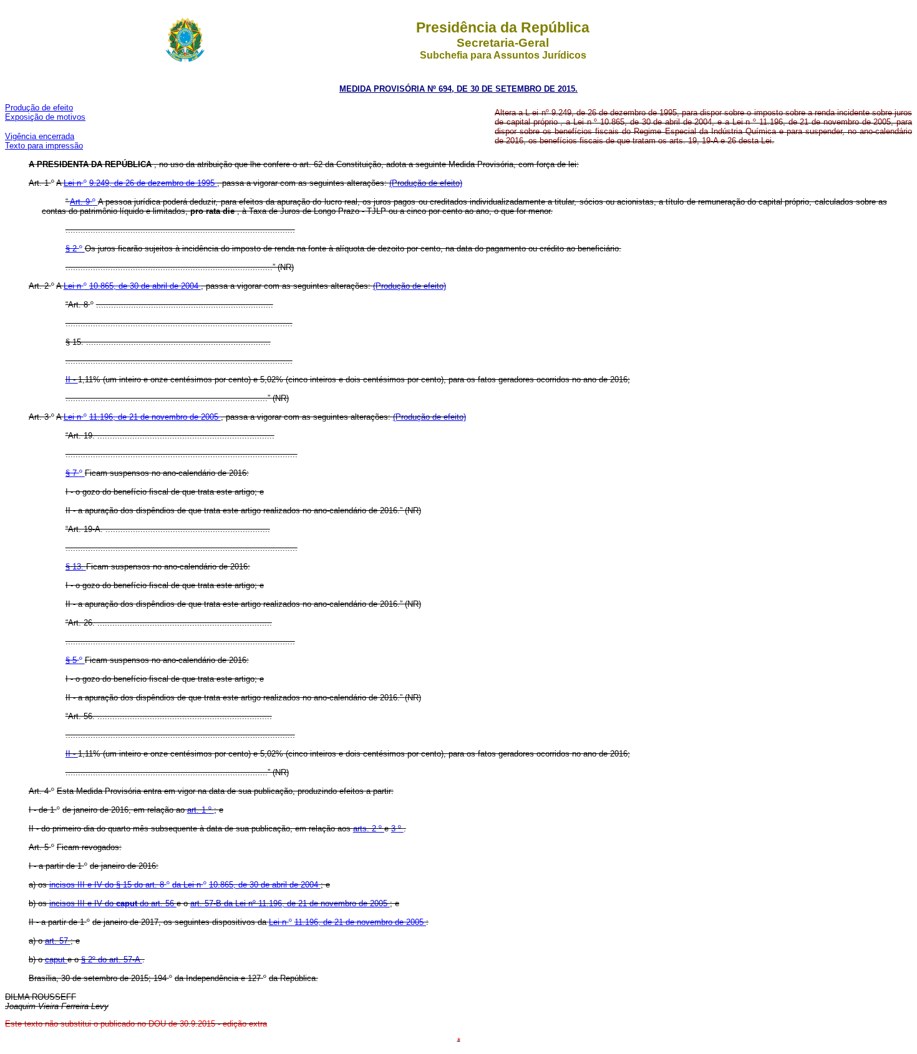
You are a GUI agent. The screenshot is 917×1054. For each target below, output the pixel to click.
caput (56, 959)
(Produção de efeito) (425, 183)
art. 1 (197, 810)
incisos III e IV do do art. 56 (113, 903)
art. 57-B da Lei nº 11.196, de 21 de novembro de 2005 (290, 903)
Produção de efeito (39, 107)
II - (72, 379)
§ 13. (76, 566)
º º (185, 884)
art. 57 (57, 940)
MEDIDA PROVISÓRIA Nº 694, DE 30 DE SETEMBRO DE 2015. (458, 89)
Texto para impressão (44, 145)
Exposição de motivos (45, 117)
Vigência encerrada (39, 136)
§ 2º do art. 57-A (111, 959)
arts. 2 (366, 828)
